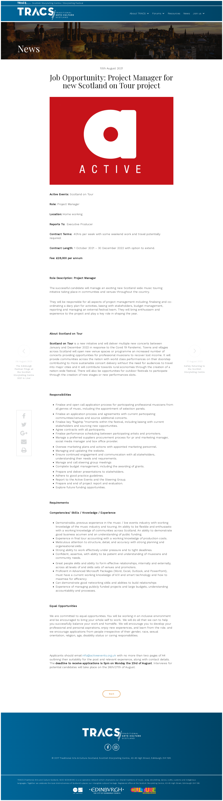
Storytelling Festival (73, 3)
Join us (197, 13)
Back (111, 694)
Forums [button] (156, 13)
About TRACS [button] (138, 13)
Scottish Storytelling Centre (46, 3)
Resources (174, 13)
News (186, 13)
